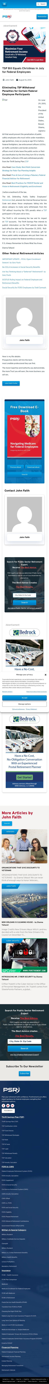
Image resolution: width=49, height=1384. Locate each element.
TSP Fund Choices (7, 1131)
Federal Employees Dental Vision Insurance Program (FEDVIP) (22, 1339)
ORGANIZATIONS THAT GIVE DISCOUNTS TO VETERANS (21, 869)
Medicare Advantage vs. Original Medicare (15, 1330)
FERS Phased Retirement (10, 1217)
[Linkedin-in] (12, 1105)
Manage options (24, 704)
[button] (45, 675)
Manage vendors (7, 692)
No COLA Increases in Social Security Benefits (21, 267)
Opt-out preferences (18, 709)
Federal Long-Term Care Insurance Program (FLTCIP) (19, 1316)
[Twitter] (8, 1105)
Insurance (6, 1270)
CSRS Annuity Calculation (10, 1194)
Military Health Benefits (9, 1257)
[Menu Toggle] (4, 4)
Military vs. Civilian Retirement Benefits (15, 1253)
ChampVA (5, 1244)
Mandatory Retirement (9, 1266)
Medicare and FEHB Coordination (12, 1325)
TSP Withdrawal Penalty (9, 1153)
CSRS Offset (6, 1199)
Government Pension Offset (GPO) (13, 1226)
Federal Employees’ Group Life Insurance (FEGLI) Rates (20, 1334)
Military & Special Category (14, 1230)
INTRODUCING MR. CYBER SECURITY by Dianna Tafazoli (22, 978)
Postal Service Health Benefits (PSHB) (14, 1302)
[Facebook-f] (3, 1105)
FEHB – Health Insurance (10, 1275)
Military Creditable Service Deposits (13, 1239)
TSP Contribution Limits (9, 1126)
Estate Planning (7, 1361)
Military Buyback (7, 1235)
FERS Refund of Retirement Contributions (15, 1221)
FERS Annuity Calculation (10, 1176)
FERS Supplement (8, 1180)
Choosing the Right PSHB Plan (11, 1311)
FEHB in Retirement (8, 1298)
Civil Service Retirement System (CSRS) (15, 1189)
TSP (45, 210)
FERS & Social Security (9, 1185)
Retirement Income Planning (11, 1357)
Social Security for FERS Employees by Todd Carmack (24, 288)
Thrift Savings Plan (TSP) (13, 1117)
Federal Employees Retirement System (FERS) (17, 1171)
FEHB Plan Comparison (9, 1280)
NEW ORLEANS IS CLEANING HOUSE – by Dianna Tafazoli (22, 923)
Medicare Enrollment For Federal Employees (16, 1289)
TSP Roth (5, 1140)
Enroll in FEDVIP (7, 1343)
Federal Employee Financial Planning (13, 1352)
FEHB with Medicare (8, 1293)
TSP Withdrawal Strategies (10, 1135)
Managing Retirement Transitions (12, 1366)
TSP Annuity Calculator (9, 1163)
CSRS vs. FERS (7, 1203)
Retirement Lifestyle (8, 1370)
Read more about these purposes (36, 692)
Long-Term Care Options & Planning (13, 1321)
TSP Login (5, 1149)
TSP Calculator (7, 1158)
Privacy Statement (31, 709)
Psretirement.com (35, 1097)
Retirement (7, 200)
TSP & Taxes (6, 1144)
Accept (24, 698)
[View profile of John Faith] (24, 334)
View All (7, 823)
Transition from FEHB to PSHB (12, 1307)
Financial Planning (10, 1347)
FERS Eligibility (7, 1212)
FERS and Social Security (10, 1208)
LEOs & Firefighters (8, 1262)
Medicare (5, 1284)
